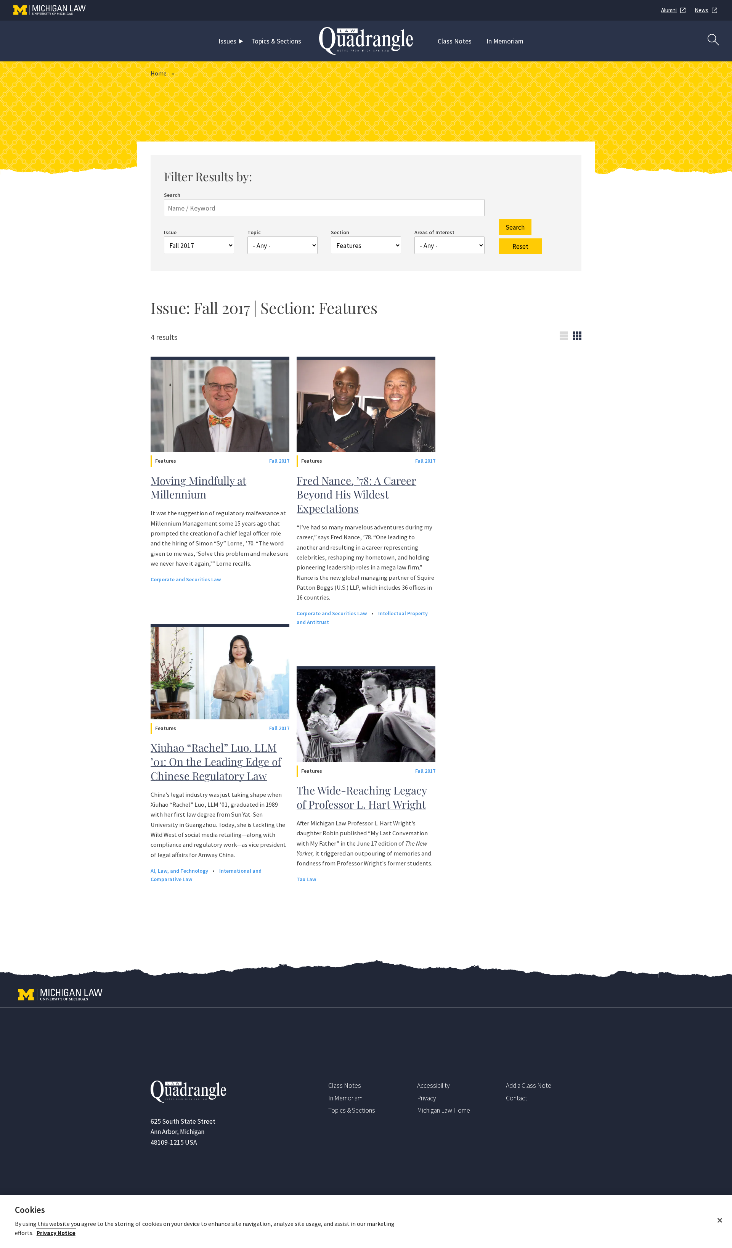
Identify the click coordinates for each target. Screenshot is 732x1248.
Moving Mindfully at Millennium (198, 487)
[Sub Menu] (242, 41)
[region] (366, 1221)
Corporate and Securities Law (186, 579)
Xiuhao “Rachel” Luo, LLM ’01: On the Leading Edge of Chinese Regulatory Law (216, 761)
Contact (516, 1098)
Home (159, 73)
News (701, 10)
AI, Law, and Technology (180, 870)
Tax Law (306, 879)
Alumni (669, 10)
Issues (227, 41)
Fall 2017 (279, 460)
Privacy (426, 1098)
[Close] (719, 1220)
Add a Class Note (528, 1085)
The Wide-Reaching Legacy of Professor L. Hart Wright (362, 797)
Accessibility (433, 1085)
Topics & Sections (276, 41)
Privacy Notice (56, 1233)
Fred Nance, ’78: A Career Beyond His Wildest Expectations (356, 494)
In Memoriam (504, 41)
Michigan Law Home (443, 1110)
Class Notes (455, 41)
